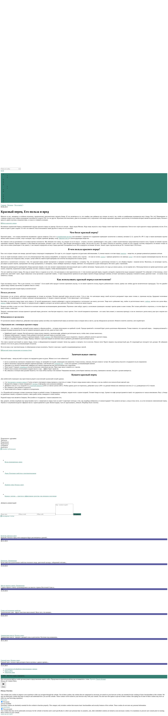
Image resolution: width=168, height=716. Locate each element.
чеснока (35, 384)
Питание (7, 174)
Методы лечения (10, 184)
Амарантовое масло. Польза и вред (12, 635)
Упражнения (9, 190)
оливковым (23, 367)
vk (3, 171)
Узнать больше (101, 679)
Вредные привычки (15, 188)
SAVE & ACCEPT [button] (7, 714)
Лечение (7, 195)
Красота (7, 181)
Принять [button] (93, 679)
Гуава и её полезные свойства (11, 610)
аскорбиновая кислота (64, 236)
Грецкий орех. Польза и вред (10, 660)
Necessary (6, 702)
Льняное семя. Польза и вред (14, 485)
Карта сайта (9, 671)
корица (3, 303)
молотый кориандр (36, 385)
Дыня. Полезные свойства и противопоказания (20, 473)
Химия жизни (9, 183)
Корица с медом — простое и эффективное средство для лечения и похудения (30, 496)
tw (1, 171)
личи (130, 257)
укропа (102, 257)
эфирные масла (64, 238)
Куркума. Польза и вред (9, 536)
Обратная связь (10, 672)
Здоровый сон (9, 191)
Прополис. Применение (9, 561)
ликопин (123, 253)
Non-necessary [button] (5, 707)
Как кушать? (13, 176)
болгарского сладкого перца (17, 382)
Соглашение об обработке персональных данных (21, 669)
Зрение (11, 186)
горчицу (47, 337)
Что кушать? (13, 177)
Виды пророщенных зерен (13, 462)
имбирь (147, 301)
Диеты (7, 179)
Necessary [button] (4, 700)
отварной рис (58, 363)
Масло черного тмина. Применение (12, 585)
